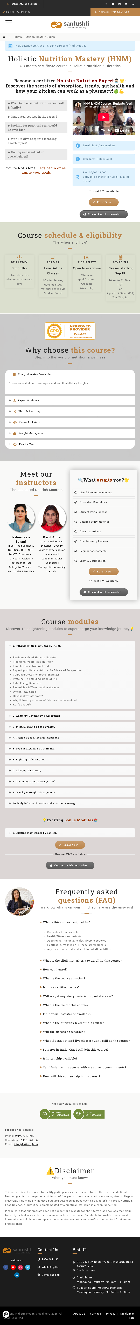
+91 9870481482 (21, 12)
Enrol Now (104, 202)
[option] (20, 538)
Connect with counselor (104, 214)
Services (95, 1313)
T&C (131, 1318)
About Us (79, 1313)
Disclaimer (127, 1313)
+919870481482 (24, 1135)
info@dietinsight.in (26, 1144)
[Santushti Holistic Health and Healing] (70, 24)
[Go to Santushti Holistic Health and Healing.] (4, 37)
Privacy (110, 1313)
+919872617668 (120, 12)
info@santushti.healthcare (25, 4)
